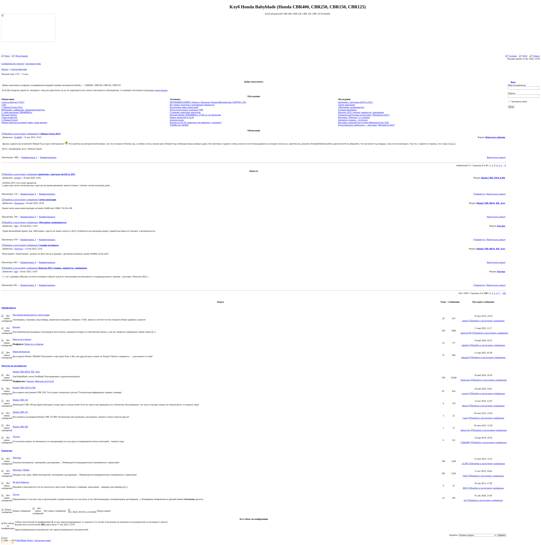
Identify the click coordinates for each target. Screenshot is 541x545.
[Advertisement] (297, 34)
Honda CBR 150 (20, 400)
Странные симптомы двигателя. (185, 112)
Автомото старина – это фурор (353, 120)
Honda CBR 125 (20, 412)
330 (504, 293)
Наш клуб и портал (22, 339)
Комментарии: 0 (28, 194)
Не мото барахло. (21, 482)
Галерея (513, 56)
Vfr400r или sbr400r (179, 125)
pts (465, 500)
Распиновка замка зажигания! (184, 107)
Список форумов (19, 69)
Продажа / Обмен (21, 470)
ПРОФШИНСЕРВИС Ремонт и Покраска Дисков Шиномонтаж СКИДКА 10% (208, 102)
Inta (16, 226)
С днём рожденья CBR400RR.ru (16, 112)
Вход (7, 56)
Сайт (3, 105)
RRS (465, 488)
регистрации (161, 90)
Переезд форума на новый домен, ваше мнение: (24, 122)
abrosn (465, 406)
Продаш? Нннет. (9, 115)
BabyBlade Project (24, 540)
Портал (4, 69)
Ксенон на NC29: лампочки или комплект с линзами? (195, 122)
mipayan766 (466, 333)
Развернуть (479, 194)
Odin (465, 476)
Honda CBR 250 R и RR (493, 178)
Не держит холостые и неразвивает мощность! (192, 105)
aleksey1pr (465, 430)
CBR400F (465, 442)
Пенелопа (19, 203)
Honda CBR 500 (20, 427)
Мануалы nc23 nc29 (44, 381)
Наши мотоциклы (21, 351)
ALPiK (465, 463)
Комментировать (48, 157)
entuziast (465, 357)
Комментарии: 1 (28, 239)
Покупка (17, 457)
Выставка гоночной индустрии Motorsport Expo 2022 (363, 122)
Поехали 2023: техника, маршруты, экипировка (361, 112)
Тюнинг (30, 381)
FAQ (524, 56)
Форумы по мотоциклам (13, 366)
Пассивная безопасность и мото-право (31, 315)
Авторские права (42, 540)
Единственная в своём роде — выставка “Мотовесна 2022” (366, 125)
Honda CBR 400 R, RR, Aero (491, 203)
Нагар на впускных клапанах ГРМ (186, 110)
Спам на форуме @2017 (12, 102)
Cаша (465, 418)
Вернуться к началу (496, 157)
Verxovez (18, 249)
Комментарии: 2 (29, 157)
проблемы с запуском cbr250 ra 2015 (355, 102)
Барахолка (6, 450)
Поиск (536, 56)
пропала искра (177, 120)
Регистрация (21, 56)
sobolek (465, 345)
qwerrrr (17, 178)
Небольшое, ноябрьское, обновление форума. (23, 110)
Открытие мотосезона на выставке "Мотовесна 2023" (364, 115)
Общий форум (8, 308)
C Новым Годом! (9, 120)
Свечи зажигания (346, 105)
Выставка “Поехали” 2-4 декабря (354, 117)
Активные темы (33, 63)
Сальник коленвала (347, 110)
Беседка (501, 226)
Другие (16, 436)
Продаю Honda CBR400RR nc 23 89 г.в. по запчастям (195, 115)
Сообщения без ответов (12, 63)
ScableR (18, 137)
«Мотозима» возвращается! (351, 107)
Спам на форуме (9, 117)
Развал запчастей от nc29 (182, 117)
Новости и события (495, 137)
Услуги (16, 494)
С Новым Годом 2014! (12, 107)
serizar (465, 321)
